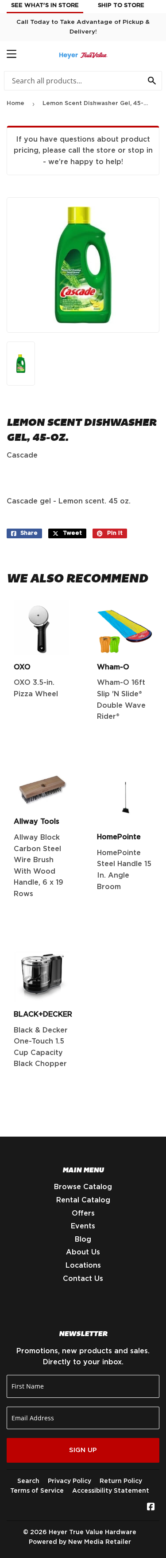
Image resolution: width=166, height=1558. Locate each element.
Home (15, 103)
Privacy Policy (69, 1481)
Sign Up (83, 1450)
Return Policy (121, 1481)
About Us (83, 1252)
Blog (83, 1239)
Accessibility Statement (110, 1491)
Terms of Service (37, 1491)
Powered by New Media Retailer (80, 1542)
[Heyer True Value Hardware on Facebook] (151, 1507)
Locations (83, 1265)
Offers (83, 1213)
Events (83, 1226)
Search (28, 1481)
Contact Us (83, 1278)
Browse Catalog (83, 1186)
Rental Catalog (83, 1200)
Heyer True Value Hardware (92, 1532)
